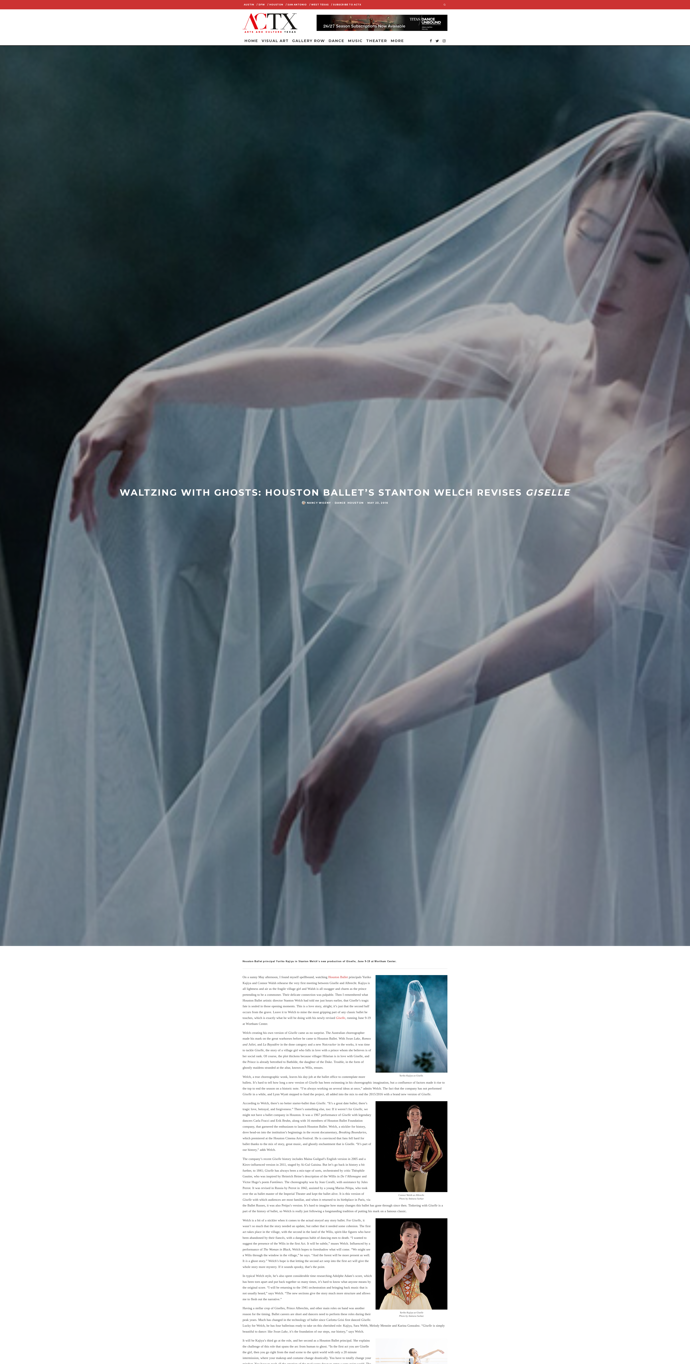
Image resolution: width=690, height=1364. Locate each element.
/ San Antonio (296, 4)
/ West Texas (319, 4)
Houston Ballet (338, 977)
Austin (249, 4)
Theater (376, 41)
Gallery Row (308, 41)
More (397, 41)
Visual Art (275, 41)
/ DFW (261, 4)
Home (251, 41)
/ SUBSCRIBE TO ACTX (346, 4)
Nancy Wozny (319, 502)
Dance (336, 41)
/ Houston (275, 4)
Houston (356, 502)
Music (355, 41)
